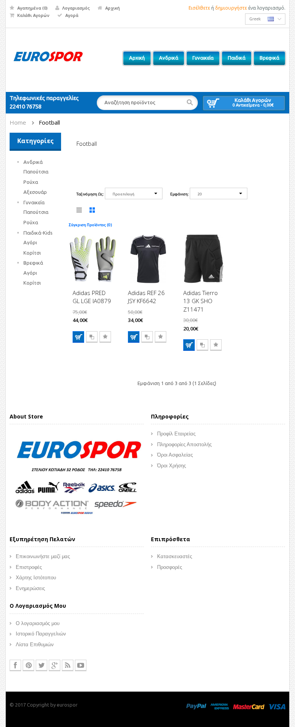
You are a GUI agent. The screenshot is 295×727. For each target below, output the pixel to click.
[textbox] (147, 102)
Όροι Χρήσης (171, 466)
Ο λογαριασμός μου (38, 623)
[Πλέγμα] (92, 211)
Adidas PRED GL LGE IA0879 (92, 297)
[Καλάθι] (78, 337)
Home (18, 122)
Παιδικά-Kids (38, 232)
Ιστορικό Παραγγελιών (41, 634)
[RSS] (67, 665)
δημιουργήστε (231, 8)
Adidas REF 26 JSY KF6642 (146, 297)
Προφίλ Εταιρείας (176, 434)
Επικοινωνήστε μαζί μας (43, 556)
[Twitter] (41, 665)
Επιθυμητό (105, 337)
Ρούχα (30, 182)
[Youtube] (80, 665)
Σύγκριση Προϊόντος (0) (90, 225)
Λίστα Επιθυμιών (35, 644)
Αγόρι (30, 242)
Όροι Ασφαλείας (175, 455)
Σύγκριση (92, 337)
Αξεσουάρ (35, 192)
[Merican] (219, 706)
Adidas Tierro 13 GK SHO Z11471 (200, 301)
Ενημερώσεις (30, 588)
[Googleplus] (54, 665)
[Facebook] (15, 665)
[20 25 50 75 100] (218, 195)
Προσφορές (169, 567)
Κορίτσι (32, 252)
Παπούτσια (35, 171)
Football (49, 122)
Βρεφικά (33, 262)
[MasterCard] (249, 706)
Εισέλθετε (199, 8)
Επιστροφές (29, 567)
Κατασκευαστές (174, 556)
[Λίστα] (79, 211)
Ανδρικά (33, 162)
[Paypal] (196, 706)
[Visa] (276, 706)
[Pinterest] (28, 665)
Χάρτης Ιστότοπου (36, 577)
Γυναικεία (34, 202)
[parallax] (77, 478)
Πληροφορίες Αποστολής (184, 444)
